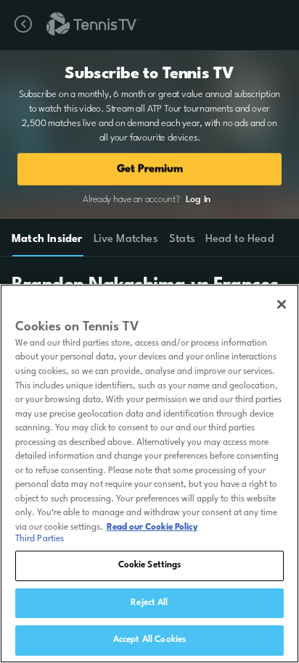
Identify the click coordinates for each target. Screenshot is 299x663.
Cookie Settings (149, 565)
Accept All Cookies (149, 639)
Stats (182, 239)
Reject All (149, 603)
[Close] (282, 304)
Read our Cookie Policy (152, 527)
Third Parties (40, 539)
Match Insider (47, 239)
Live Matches (125, 239)
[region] (149, 473)
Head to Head (239, 239)
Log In (198, 199)
